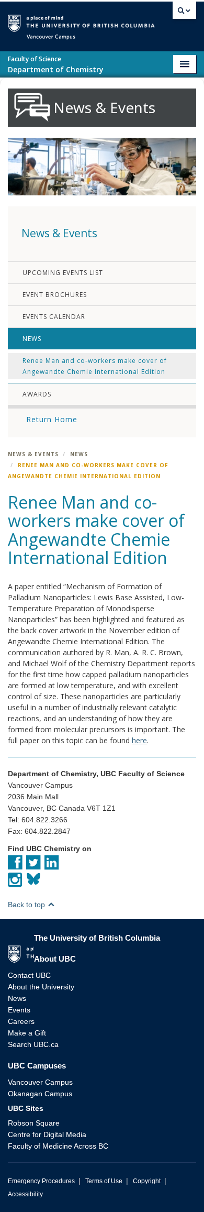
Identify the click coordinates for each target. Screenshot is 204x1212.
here (139, 740)
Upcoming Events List (62, 272)
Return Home (51, 419)
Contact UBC (29, 975)
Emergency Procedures (41, 1181)
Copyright (147, 1181)
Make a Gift (27, 1033)
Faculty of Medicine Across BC (58, 1146)
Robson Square (34, 1123)
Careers (21, 1021)
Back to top (27, 904)
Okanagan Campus (40, 1093)
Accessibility (25, 1194)
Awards (36, 394)
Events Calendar (53, 316)
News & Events (33, 454)
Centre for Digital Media (47, 1134)
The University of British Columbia (161, 21)
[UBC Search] (184, 13)
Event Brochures (54, 294)
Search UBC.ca (33, 1044)
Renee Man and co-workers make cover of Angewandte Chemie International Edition (94, 366)
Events (19, 1010)
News (31, 338)
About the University (41, 987)
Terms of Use (103, 1181)
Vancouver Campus (40, 1082)
